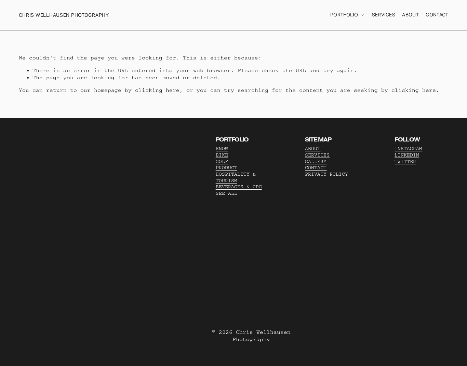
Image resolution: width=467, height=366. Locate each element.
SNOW (222, 148)
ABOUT (312, 148)
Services (383, 15)
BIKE (222, 155)
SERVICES (317, 155)
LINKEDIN (407, 155)
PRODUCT (226, 168)
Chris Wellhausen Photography (64, 15)
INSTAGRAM (408, 148)
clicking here (157, 90)
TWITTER (405, 161)
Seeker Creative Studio (126, 214)
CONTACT (315, 168)
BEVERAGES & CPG (239, 187)
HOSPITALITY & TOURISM (236, 178)
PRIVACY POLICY (326, 174)
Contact (437, 15)
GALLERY (315, 161)
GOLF (222, 161)
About (410, 15)
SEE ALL (226, 193)
